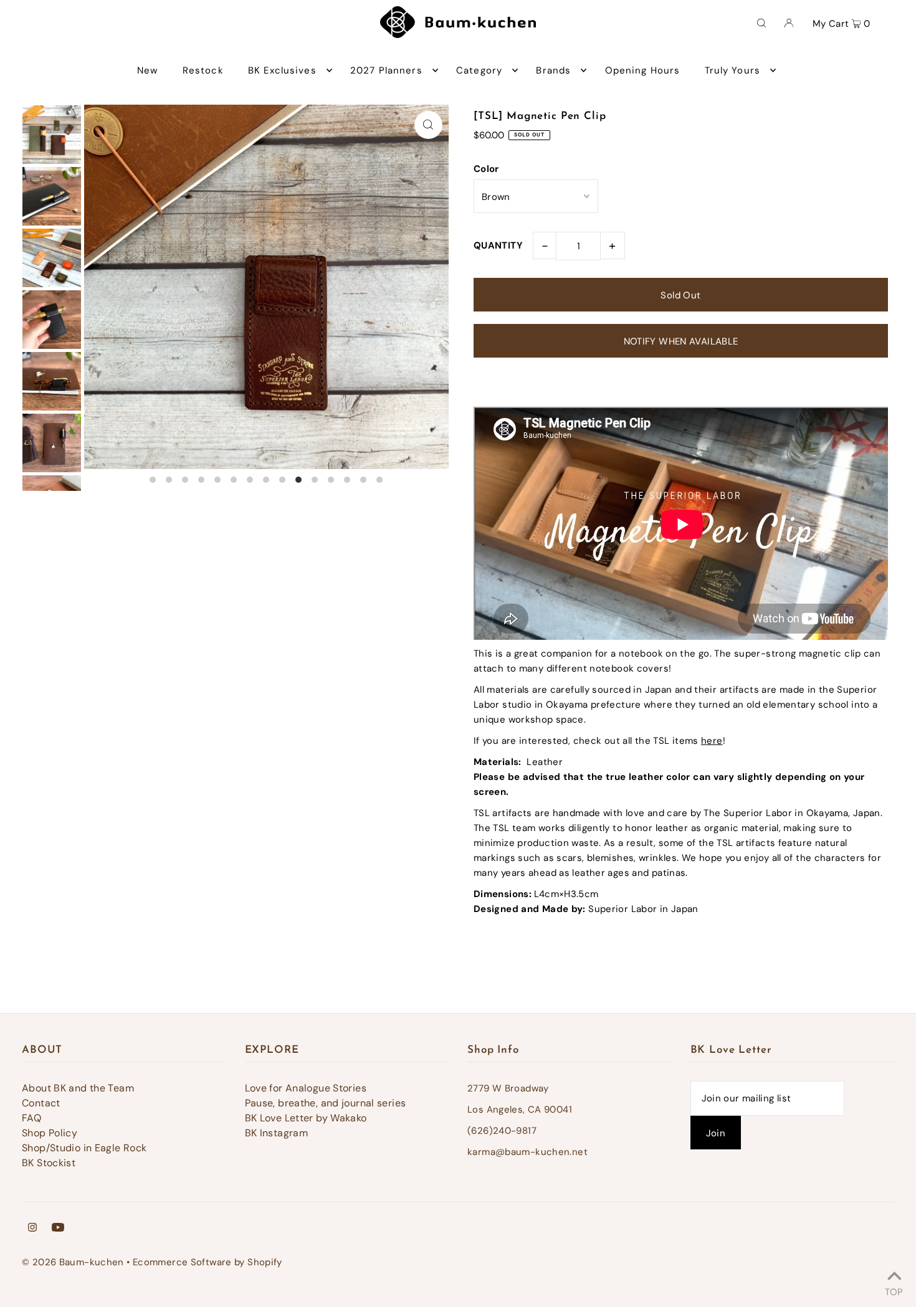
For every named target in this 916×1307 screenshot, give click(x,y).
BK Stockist (48, 1162)
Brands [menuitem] (553, 70)
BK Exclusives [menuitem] (282, 70)
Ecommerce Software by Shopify (207, 1262)
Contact (41, 1103)
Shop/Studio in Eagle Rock (84, 1147)
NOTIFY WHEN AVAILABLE (681, 341)
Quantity (498, 245)
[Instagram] (32, 1228)
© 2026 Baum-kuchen (73, 1262)
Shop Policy (49, 1132)
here (712, 740)
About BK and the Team (78, 1088)
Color (486, 169)
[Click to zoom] (428, 125)
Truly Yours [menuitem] (732, 70)
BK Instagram (276, 1132)
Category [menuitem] (479, 70)
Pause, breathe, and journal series (325, 1103)
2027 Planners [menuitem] (386, 70)
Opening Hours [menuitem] (642, 70)
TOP (894, 1290)
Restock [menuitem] (203, 70)
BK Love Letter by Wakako (306, 1117)
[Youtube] (58, 1228)
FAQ (31, 1117)
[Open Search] (761, 22)
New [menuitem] (147, 70)
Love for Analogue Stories (305, 1088)
